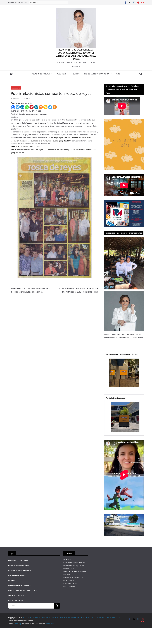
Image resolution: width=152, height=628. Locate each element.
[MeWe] (36, 107)
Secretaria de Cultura (17, 595)
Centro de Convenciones (18, 560)
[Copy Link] (45, 107)
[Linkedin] (22, 107)
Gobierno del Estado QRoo (19, 565)
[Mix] (41, 107)
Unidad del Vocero (15, 600)
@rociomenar (68, 580)
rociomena (26, 98)
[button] (51, 74)
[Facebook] (13, 107)
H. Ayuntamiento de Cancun (19, 570)
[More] (55, 107)
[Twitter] (18, 107)
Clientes (77, 74)
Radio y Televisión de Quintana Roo (22, 590)
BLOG (118, 74)
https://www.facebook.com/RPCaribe (25, 147)
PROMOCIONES (16, 88)
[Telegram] (50, 107)
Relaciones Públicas (41, 74)
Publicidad (61, 74)
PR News (11, 580)
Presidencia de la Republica (19, 585)
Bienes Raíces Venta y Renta (96, 74)
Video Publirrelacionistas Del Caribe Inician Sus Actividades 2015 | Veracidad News (78, 290)
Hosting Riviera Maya (17, 575)
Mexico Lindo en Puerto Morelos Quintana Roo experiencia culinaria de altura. (30, 290)
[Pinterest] (31, 107)
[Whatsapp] (27, 107)
